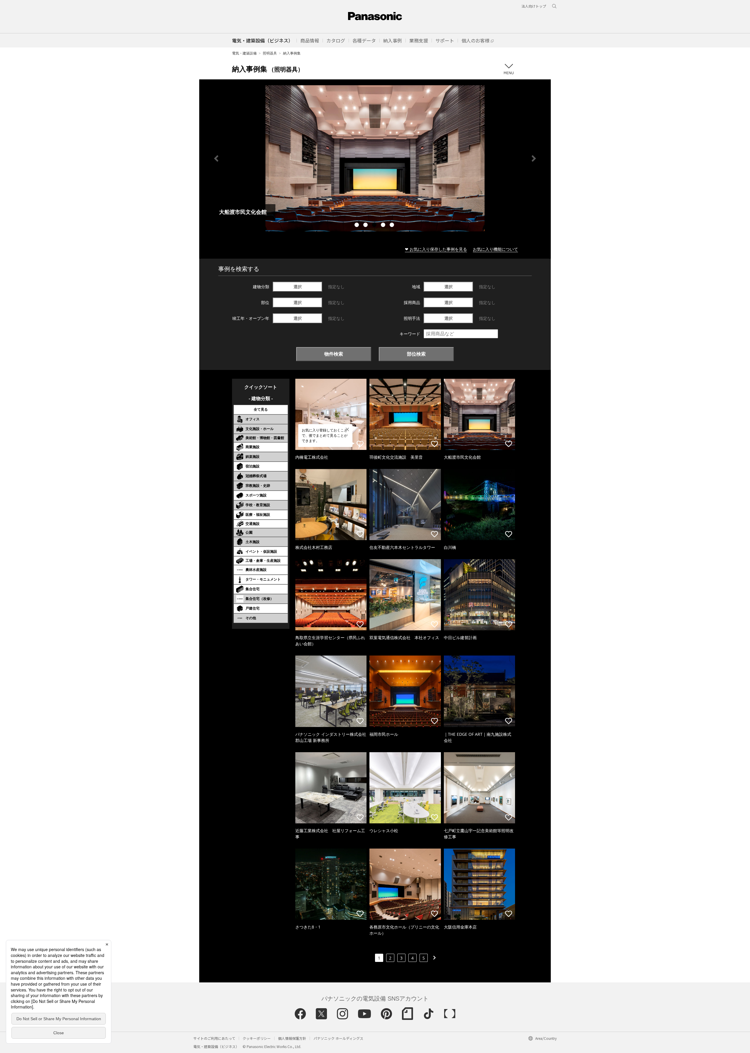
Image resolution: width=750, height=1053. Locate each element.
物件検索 (333, 354)
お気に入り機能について (495, 249)
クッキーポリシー (257, 1038)
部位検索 (416, 354)
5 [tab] (393, 225)
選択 (298, 286)
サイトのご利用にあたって (214, 1038)
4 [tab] (384, 225)
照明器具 (270, 53)
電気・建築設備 (244, 53)
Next (534, 158)
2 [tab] (366, 225)
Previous (216, 158)
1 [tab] (357, 225)
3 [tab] (375, 225)
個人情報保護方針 (292, 1038)
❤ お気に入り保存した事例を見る (436, 249)
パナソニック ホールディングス (338, 1038)
